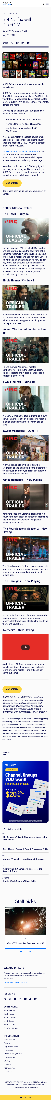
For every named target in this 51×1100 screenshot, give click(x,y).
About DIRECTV (9, 1040)
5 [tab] (30, 951)
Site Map (7, 1061)
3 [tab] (25, 951)
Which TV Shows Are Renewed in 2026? (25, 943)
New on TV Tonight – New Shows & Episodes (23, 859)
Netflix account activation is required (20, 151)
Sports (5, 878)
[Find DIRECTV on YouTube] (25, 999)
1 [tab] (21, 951)
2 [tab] (23, 951)
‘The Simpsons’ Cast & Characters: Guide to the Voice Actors (24, 838)
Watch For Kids (9, 1025)
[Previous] (7, 951)
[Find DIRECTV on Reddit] (35, 999)
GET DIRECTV (25, 1097)
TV (3, 834)
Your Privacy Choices (14, 1054)
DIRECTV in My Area (11, 1028)
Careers (7, 1043)
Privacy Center (9, 1050)
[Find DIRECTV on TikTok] (30, 999)
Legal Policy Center (11, 1047)
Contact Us (8, 1072)
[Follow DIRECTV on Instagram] (20, 999)
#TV (4, 755)
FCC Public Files (9, 1068)
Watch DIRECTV (9, 1011)
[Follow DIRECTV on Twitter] (10, 999)
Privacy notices (9, 1057)
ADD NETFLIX (12, 183)
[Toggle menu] (47, 3)
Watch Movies (9, 1014)
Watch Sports (8, 1021)
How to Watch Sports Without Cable (19, 881)
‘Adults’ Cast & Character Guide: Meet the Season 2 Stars (22, 870)
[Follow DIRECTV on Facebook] (15, 999)
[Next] (45, 951)
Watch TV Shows (10, 1018)
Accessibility (8, 1064)
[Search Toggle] (42, 3)
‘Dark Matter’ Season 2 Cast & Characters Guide (25, 849)
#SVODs (6, 752)
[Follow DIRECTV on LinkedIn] (5, 999)
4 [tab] (27, 951)
